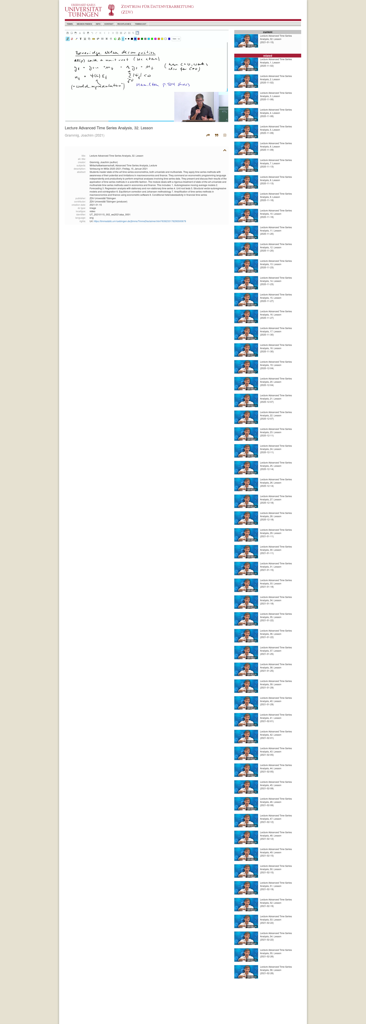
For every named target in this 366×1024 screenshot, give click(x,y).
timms (70, 24)
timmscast (140, 24)
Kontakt (108, 24)
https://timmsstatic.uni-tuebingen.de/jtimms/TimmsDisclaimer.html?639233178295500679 (140, 221)
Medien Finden (84, 24)
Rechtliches (124, 24)
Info (98, 24)
